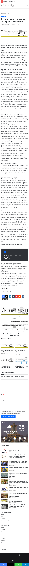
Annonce (3, 518)
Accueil (3, 13)
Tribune (2, 547)
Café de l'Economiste (5, 520)
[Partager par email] (3, 299)
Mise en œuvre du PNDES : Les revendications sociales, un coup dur (7, 366)
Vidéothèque (3, 549)
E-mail (3, 400)
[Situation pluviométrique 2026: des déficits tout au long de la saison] (4, 506)
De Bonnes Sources (5, 525)
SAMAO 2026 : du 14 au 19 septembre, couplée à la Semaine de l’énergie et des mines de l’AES (18, 463)
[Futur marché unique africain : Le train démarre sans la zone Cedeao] (21, 345)
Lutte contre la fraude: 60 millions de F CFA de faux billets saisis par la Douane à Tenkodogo (18, 475)
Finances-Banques (5, 533)
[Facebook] (3, 296)
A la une (7, 13)
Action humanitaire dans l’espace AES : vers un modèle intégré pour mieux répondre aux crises (18, 495)
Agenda (2, 516)
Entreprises (3, 531)
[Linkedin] (10, 296)
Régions (2, 542)
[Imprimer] (6, 299)
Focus (2, 536)
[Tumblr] (13, 296)
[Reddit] (19, 296)
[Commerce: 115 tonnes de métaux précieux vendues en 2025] (4, 500)
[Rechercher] (27, 6)
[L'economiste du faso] (8, 5)
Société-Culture (4, 544)
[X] (6, 296)
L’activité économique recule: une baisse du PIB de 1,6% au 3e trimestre (21, 366)
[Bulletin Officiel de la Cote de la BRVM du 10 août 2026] (4, 489)
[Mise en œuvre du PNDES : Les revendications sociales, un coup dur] (7, 360)
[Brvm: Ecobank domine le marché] (7, 345)
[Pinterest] (16, 296)
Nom (2, 394)
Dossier (2, 527)
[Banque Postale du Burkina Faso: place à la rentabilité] (4, 469)
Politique (3, 538)
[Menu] (1, 6)
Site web (3, 406)
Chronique (3, 523)
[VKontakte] (23, 296)
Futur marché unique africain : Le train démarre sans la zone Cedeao (21, 352)
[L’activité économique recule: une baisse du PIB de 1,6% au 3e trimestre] (21, 360)
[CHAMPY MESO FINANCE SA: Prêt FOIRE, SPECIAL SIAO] (4, 450)
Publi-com (3, 540)
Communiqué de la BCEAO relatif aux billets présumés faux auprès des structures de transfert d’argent (17, 456)
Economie (3, 529)
